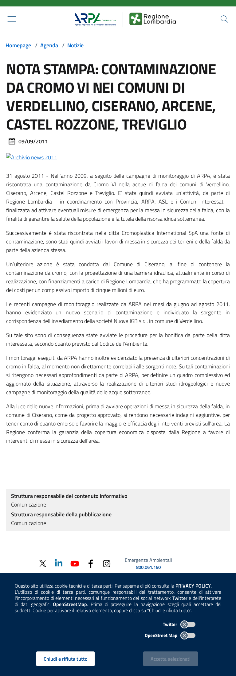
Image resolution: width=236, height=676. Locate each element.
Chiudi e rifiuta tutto (65, 658)
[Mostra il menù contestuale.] (12, 19)
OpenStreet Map (161, 635)
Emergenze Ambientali (148, 560)
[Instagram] (107, 563)
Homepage (18, 45)
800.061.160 (148, 567)
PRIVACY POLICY (193, 585)
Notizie (75, 45)
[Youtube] (75, 562)
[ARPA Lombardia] (93, 19)
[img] (31, 157)
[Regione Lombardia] (152, 19)
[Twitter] (43, 563)
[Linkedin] (59, 562)
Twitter (170, 624)
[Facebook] (91, 563)
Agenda (49, 45)
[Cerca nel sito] (224, 19)
